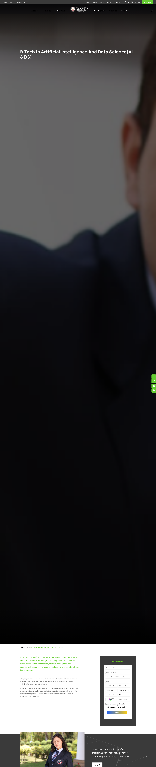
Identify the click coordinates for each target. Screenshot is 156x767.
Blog (87, 2)
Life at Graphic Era (99, 11)
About (5, 2)
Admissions (47, 11)
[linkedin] (128, 2)
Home (22, 647)
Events (102, 2)
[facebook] (125, 2)
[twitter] (132, 2)
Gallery (109, 2)
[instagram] (139, 2)
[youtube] (135, 2)
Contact (117, 2)
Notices (94, 2)
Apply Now (147, 2)
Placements (61, 11)
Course (27, 647)
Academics (34, 11)
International (113, 11)
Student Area (21, 2)
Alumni (12, 2)
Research (124, 11)
